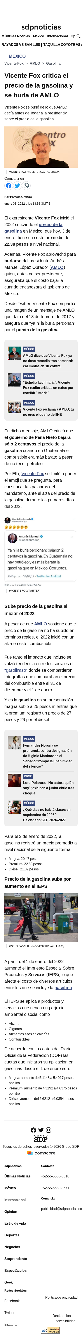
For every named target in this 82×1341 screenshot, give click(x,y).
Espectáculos (15, 1270)
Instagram (11, 1324)
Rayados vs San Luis (21, 45)
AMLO (35, 63)
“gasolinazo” (16, 670)
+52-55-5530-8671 (55, 1188)
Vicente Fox (13, 63)
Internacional (57, 36)
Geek (8, 1282)
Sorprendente (15, 1259)
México (38, 36)
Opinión (10, 1211)
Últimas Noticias (17, 36)
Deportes (11, 1235)
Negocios (12, 1247)
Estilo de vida (15, 1223)
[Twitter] (17, 185)
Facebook (11, 1301)
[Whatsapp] (26, 185)
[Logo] (41, 27)
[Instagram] (48, 1130)
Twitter (9, 1313)
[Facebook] (8, 185)
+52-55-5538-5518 (55, 1176)
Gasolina (53, 63)
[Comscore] (41, 1153)
